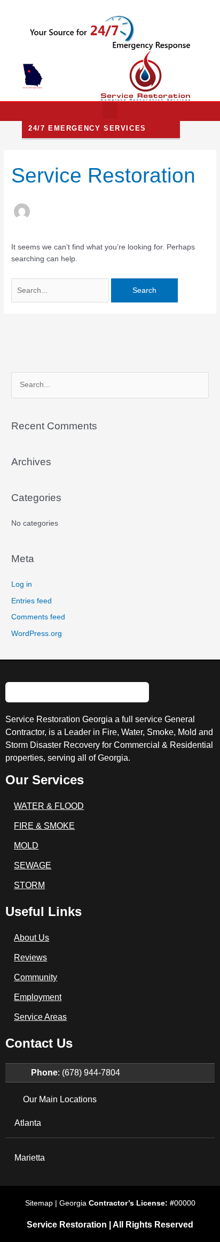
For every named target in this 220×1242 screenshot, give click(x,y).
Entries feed (31, 601)
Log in (21, 584)
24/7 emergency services (87, 128)
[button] (110, 111)
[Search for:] (61, 290)
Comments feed (38, 617)
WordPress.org (36, 634)
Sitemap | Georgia (99, 1203)
